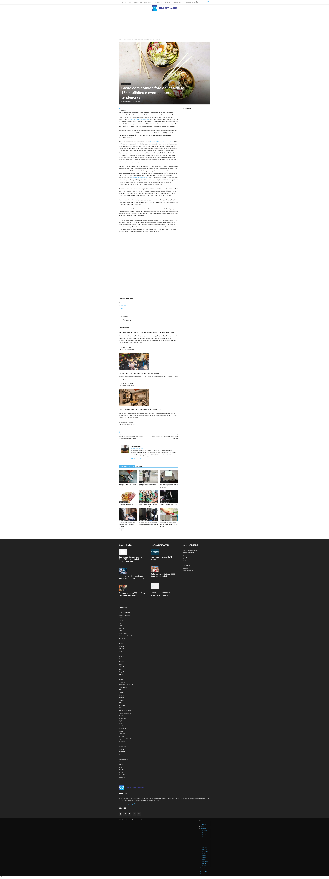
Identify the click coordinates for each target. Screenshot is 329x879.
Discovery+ (122, 638)
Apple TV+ (121, 628)
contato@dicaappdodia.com (132, 804)
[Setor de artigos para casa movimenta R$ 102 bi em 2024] (148, 397)
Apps (121, 2)
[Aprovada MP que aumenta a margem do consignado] (128, 496)
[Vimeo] (129, 814)
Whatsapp (122, 777)
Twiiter (121, 764)
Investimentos (123, 687)
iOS (120, 690)
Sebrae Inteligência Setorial (139, 177)
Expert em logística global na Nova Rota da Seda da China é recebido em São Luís (169, 486)
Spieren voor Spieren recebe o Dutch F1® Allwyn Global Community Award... (130, 559)
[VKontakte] (134, 814)
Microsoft (121, 697)
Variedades (122, 772)
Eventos (121, 654)
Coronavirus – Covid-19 (125, 636)
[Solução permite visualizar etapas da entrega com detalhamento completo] (128, 514)
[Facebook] (120, 814)
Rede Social (122, 733)
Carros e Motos (123, 633)
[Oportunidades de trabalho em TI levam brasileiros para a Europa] (148, 476)
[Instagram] (132, 458)
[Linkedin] (134, 458)
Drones (121, 643)
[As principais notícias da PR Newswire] (164, 552)
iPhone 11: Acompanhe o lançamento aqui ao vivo (160, 594)
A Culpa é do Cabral (124, 615)
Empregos (142, 482)
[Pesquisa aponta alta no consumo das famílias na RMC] (148, 361)
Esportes (121, 648)
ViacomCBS (122, 775)
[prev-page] (120, 530)
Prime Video (122, 726)
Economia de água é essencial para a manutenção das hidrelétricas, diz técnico (169, 524)
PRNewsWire (122, 728)
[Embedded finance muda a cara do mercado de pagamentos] (128, 476)
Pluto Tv (121, 723)
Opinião (121, 715)
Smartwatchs (122, 746)
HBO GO (121, 674)
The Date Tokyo (177, 2)
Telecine (121, 757)
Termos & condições (191, 2)
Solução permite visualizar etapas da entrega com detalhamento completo (127, 524)
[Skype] (137, 458)
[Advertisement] (164, 25)
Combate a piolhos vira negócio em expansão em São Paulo (165, 437)
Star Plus (121, 749)
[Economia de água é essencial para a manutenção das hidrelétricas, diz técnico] (169, 514)
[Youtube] (139, 814)
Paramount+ (122, 718)
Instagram (122, 682)
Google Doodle (123, 672)
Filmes (120, 659)
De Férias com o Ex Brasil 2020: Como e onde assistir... (163, 575)
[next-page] (122, 530)
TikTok (120, 762)
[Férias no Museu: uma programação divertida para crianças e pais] (148, 496)
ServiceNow (158, 2)
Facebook (121, 656)
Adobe (120, 618)
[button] (208, 2)
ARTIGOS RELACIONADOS (127, 466)
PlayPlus (121, 721)
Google (121, 669)
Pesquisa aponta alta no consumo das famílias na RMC (139, 373)
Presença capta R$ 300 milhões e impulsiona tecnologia (132, 594)
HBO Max (121, 677)
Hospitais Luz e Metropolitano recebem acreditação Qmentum (131, 577)
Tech (120, 754)
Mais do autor (139, 466)
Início (120, 39)
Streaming (147, 2)
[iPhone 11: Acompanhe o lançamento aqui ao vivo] (164, 586)
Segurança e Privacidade (126, 739)
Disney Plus (122, 641)
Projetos (167, 2)
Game (120, 664)
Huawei (121, 679)
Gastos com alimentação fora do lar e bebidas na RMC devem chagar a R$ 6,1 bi (148, 332)
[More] (148, 108)
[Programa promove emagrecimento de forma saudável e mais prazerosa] (148, 514)
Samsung (121, 736)
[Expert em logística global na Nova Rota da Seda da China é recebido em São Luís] (169, 476)
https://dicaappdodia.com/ (137, 448)
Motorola (121, 700)
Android (121, 620)
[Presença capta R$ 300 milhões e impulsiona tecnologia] (133, 588)
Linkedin (121, 695)
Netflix (120, 703)
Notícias (128, 2)
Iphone (121, 692)
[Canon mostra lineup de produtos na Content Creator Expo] (169, 496)
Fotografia (121, 661)
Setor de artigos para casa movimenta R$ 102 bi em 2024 (140, 410)
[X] (140, 458)
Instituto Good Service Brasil (140, 119)
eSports (121, 651)
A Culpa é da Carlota (124, 612)
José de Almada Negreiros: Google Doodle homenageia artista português (131, 437)
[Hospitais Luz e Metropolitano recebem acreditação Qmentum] (133, 571)
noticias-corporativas (128, 39)
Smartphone (138, 2)
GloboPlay (121, 666)
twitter (121, 767)
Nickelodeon (122, 705)
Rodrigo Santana (127, 101)
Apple (120, 623)
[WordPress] (143, 458)
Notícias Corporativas (125, 710)
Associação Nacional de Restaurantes (161, 142)
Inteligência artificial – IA (126, 685)
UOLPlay (121, 769)
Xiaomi (121, 780)
